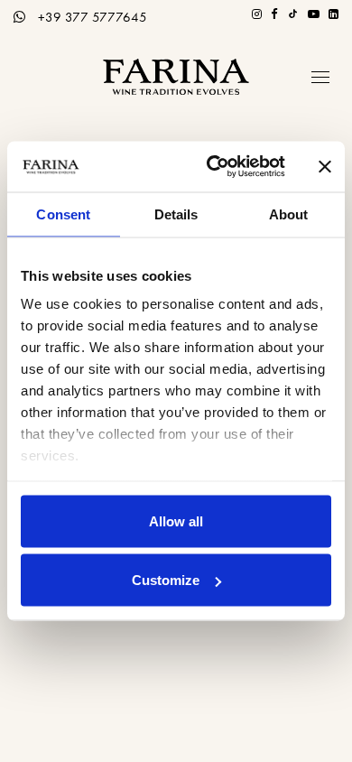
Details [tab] (176, 213)
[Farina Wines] (176, 77)
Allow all (176, 520)
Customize (165, 580)
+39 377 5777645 (92, 17)
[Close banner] (325, 166)
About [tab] (289, 213)
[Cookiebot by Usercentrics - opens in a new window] (213, 167)
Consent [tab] (63, 213)
